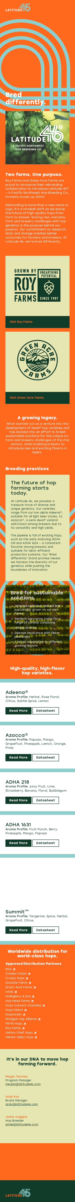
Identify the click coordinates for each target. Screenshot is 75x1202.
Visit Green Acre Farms (27, 397)
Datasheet (45, 710)
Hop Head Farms (17, 1001)
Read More (18, 710)
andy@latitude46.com (21, 1104)
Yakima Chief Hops (19, 1032)
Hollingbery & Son (18, 996)
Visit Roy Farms (21, 321)
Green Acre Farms (18, 987)
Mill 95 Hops (13, 1023)
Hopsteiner (13, 1014)
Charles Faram (16, 973)
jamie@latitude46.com (21, 1124)
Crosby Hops (14, 978)
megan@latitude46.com (23, 1084)
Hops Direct (14, 1010)
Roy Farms (13, 1028)
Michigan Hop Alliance (21, 1019)
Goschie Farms (16, 982)
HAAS (9, 991)
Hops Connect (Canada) (23, 1005)
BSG (8, 969)
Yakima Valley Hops (19, 1037)
